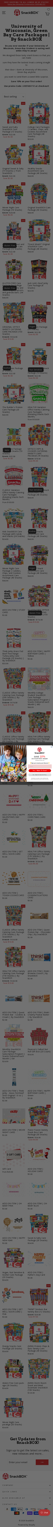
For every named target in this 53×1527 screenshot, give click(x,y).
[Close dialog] (51, 747)
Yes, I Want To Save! (40, 770)
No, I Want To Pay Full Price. (40, 774)
